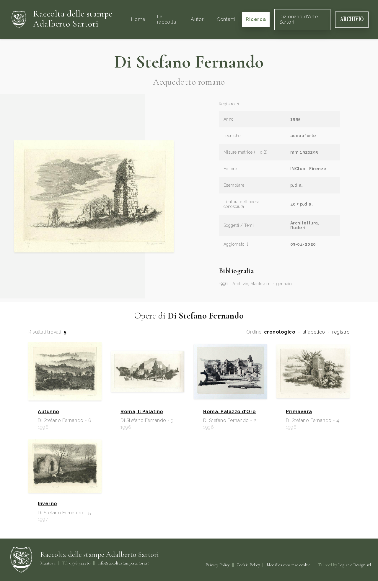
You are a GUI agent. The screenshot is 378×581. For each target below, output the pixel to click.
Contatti (226, 19)
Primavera (299, 411)
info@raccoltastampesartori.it (123, 563)
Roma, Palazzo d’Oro (229, 411)
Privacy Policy (218, 564)
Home (138, 19)
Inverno (47, 503)
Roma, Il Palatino (141, 411)
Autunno (48, 411)
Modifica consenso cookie (288, 564)
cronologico (280, 332)
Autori (198, 19)
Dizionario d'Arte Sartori (298, 19)
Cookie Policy (248, 564)
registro (341, 332)
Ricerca (256, 19)
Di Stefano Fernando (189, 62)
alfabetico (314, 332)
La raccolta (166, 19)
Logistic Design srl (354, 564)
